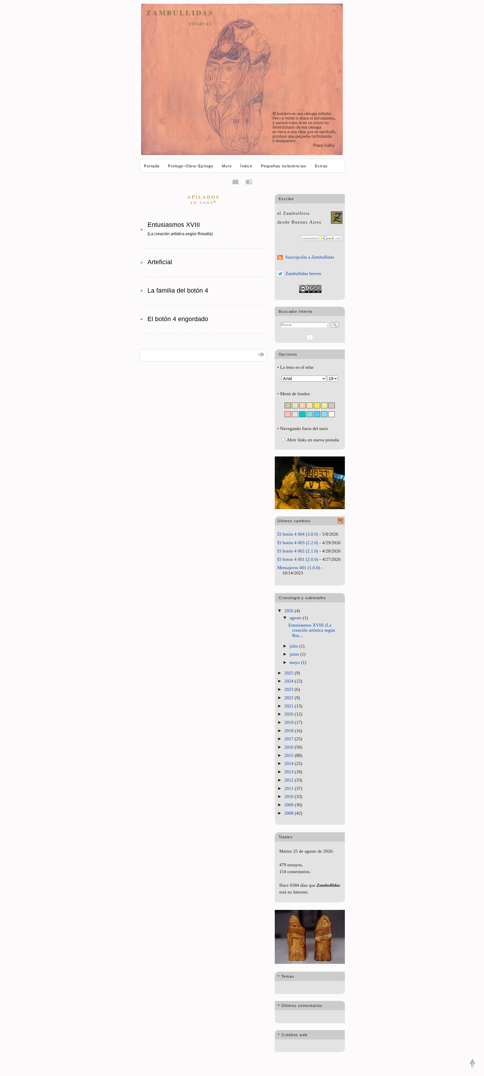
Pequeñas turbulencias (284, 166)
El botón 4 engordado (177, 318)
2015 (289, 755)
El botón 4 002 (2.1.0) (297, 551)
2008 (289, 813)
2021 (289, 706)
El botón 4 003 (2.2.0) (297, 542)
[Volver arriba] (472, 1063)
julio (294, 646)
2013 (289, 771)
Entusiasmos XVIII (180, 228)
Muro (227, 166)
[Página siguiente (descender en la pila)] (261, 355)
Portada (152, 166)
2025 (289, 672)
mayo (295, 662)
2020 (289, 714)
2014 (289, 763)
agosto (296, 617)
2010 (289, 796)
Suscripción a (309, 257)
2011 (289, 788)
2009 (289, 804)
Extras (321, 166)
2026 (289, 610)
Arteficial (159, 261)
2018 (289, 730)
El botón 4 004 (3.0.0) (297, 534)
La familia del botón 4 (177, 290)
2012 (289, 780)
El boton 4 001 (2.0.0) (297, 559)
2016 (289, 747)
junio (295, 654)
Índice (246, 166)
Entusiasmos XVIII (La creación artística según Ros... (311, 630)
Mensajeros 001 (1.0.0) (298, 567)
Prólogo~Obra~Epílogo (190, 166)
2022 (289, 697)
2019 (289, 722)
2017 (289, 738)
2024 (289, 681)
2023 (289, 689)
